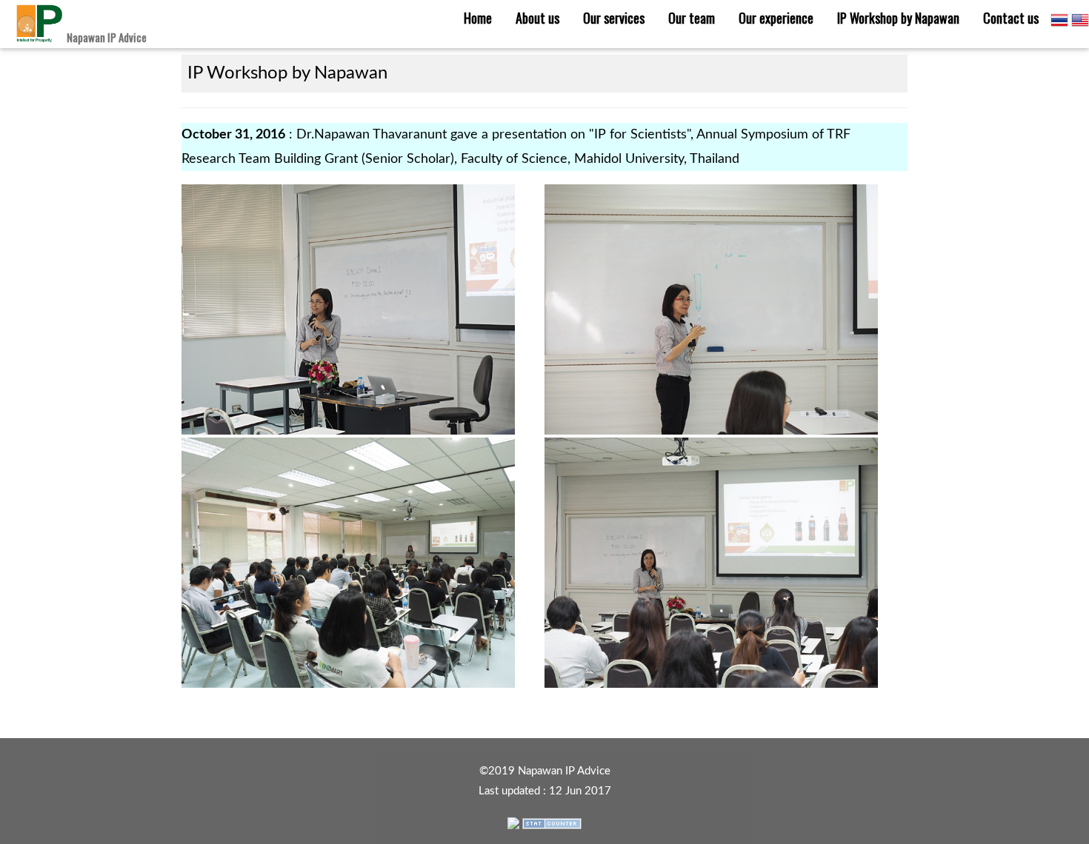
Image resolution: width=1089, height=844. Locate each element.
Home (478, 17)
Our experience (776, 17)
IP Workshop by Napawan (898, 17)
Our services (614, 17)
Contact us (1011, 17)
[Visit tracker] (513, 822)
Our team (691, 17)
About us (537, 17)
